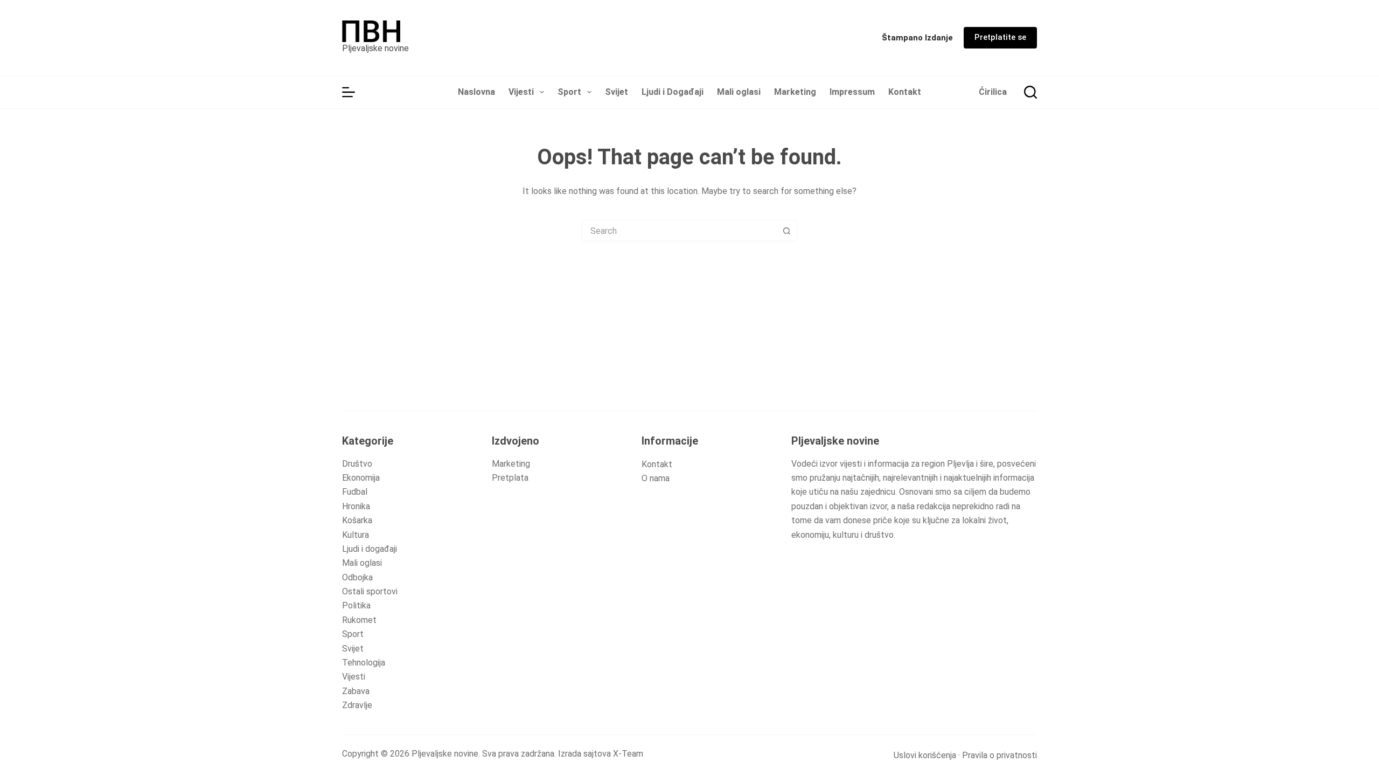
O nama (656, 478)
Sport (569, 92)
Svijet (616, 92)
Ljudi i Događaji (673, 92)
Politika (356, 605)
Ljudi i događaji (369, 549)
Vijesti (521, 92)
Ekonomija (361, 478)
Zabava (356, 691)
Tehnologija (363, 662)
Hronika (356, 506)
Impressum (852, 92)
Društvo (357, 464)
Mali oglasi (739, 92)
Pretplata (510, 478)
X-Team (628, 754)
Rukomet (359, 620)
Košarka (357, 520)
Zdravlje (357, 705)
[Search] (1030, 92)
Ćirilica (993, 92)
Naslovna (476, 92)
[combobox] (679, 230)
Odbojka (357, 577)
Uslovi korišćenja (925, 755)
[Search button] (786, 230)
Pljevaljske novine (375, 48)
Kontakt (904, 92)
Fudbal (354, 492)
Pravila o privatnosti (999, 755)
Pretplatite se (1000, 37)
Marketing (795, 92)
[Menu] (348, 92)
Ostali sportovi (370, 591)
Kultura (355, 535)
